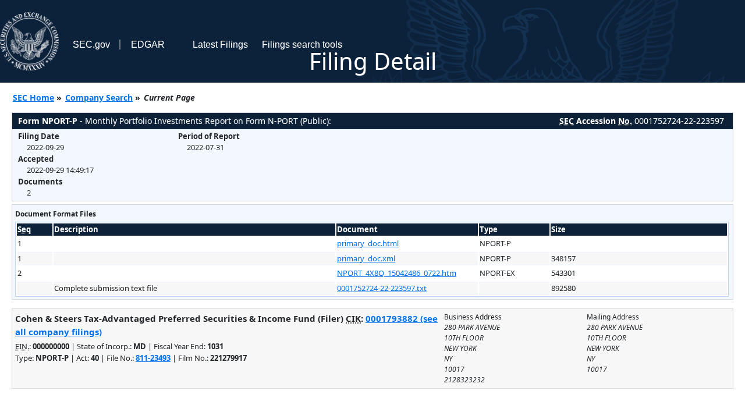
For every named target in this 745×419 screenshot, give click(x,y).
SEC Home (33, 97)
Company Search (99, 97)
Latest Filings (220, 44)
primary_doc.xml (366, 258)
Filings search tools (302, 44)
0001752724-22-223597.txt (382, 288)
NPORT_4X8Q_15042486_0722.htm (396, 273)
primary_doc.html (368, 243)
